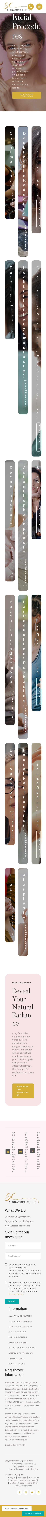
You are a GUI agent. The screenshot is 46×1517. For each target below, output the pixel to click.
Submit (12, 1301)
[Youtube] (32, 1492)
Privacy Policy (16, 1294)
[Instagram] (25, 1492)
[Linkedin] (38, 1492)
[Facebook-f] (19, 1492)
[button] (31, 6)
